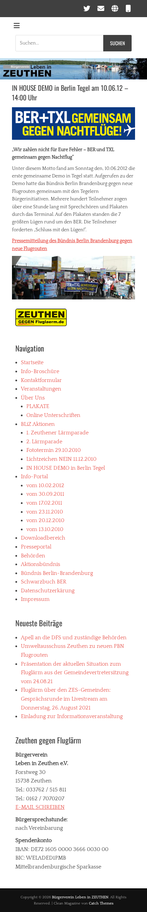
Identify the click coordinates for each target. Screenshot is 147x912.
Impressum (35, 599)
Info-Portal (34, 476)
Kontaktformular (41, 380)
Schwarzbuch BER (43, 582)
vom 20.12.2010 (45, 520)
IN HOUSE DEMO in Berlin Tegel (65, 468)
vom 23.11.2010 (44, 512)
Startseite (32, 362)
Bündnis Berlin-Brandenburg (57, 573)
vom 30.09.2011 (45, 494)
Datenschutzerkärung (48, 591)
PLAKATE (37, 406)
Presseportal (36, 547)
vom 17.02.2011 (44, 503)
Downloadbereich (43, 538)
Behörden (33, 556)
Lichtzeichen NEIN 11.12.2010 (61, 459)
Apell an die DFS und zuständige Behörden (73, 637)
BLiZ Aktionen (38, 424)
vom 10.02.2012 (45, 485)
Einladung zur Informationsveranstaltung (72, 716)
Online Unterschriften (53, 415)
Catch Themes (101, 903)
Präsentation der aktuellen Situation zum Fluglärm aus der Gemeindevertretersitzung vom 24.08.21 (75, 673)
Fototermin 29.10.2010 (53, 450)
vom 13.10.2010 (44, 529)
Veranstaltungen (41, 389)
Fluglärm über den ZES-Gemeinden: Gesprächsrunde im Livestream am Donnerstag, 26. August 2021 (66, 699)
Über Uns (33, 398)
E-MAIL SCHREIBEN (40, 807)
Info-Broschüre (40, 371)
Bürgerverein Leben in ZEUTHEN (80, 897)
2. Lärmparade (44, 442)
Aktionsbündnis (40, 564)
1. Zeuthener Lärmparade (57, 433)
